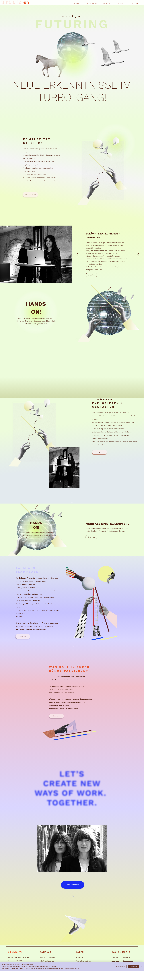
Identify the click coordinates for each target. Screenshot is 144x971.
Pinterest (126, 958)
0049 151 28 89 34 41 (47, 958)
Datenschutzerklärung (83, 961)
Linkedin (115, 958)
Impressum (79, 958)
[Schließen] (141, 966)
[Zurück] (77, 254)
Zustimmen (133, 966)
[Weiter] (138, 254)
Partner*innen (128, 961)
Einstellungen (120, 966)
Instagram (115, 961)
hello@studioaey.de (47, 961)
